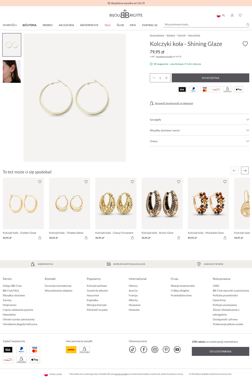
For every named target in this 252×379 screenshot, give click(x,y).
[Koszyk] (248, 15)
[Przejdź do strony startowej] (126, 13)
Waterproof (89, 25)
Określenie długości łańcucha (20, 324)
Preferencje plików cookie (228, 324)
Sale (108, 25)
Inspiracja (149, 25)
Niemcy (133, 285)
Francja (133, 295)
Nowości (10, 25)
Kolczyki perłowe (97, 285)
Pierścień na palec (97, 309)
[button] (232, 15)
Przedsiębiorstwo (181, 295)
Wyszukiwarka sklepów (58, 290)
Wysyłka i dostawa (14, 295)
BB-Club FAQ (11, 290)
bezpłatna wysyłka (164, 56)
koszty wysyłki (121, 374)
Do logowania (220, 351)
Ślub (120, 25)
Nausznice (93, 295)
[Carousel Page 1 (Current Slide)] (12, 45)
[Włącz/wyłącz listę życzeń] (245, 44)
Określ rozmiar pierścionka (19, 319)
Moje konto (9, 304)
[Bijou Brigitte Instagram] (155, 349)
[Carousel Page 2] (12, 71)
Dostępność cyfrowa (225, 319)
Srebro (48, 25)
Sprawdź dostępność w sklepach (174, 103)
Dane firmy (219, 300)
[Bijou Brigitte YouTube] (177, 349)
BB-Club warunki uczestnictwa (231, 290)
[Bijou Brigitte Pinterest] (166, 349)
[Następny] (245, 170)
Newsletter (9, 314)
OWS (216, 285)
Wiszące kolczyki (97, 304)
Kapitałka (92, 300)
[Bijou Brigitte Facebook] (144, 349)
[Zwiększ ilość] (166, 77)
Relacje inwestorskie (183, 285)
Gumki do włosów (97, 290)
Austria (133, 290)
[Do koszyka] (40, 238)
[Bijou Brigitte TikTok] (132, 349)
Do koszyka (210, 77)
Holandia (134, 309)
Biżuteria (30, 25)
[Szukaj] (248, 24)
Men (133, 25)
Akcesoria (66, 25)
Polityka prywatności (225, 295)
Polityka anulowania (225, 304)
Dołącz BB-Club (12, 285)
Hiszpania (134, 304)
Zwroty (7, 300)
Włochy (133, 300)
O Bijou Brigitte (180, 290)
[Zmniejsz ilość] (154, 77)
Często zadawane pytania (18, 309)
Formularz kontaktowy (58, 285)
